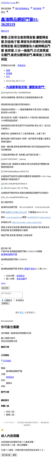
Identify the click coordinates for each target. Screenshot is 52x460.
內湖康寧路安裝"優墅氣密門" (26, 87)
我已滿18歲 (6, 455)
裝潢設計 (21, 276)
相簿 (8, 70)
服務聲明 (27, 425)
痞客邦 (27, 269)
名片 (8, 76)
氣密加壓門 (22, 279)
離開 (14, 455)
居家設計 (22, 65)
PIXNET (12, 422)
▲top (3, 283)
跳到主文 (5, 31)
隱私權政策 (45, 422)
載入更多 (5, 288)
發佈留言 (5, 303)
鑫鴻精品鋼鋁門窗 (9, 254)
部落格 (9, 73)
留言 (33, 269)
